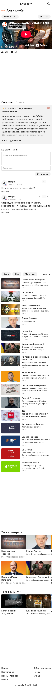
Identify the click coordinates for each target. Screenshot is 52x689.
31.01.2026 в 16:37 (15, 199)
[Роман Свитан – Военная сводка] (26, 322)
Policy (37, 672)
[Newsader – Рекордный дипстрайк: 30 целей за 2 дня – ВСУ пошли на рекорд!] (26, 335)
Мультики (30, 274)
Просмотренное (9, 676)
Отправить (42, 174)
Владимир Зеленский (37, 577)
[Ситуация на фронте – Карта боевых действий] (26, 428)
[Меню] (3, 3)
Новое (4, 679)
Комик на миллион (36, 610)
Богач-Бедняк (8, 610)
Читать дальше (10, 140)
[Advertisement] (26, 77)
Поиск (4, 668)
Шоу (17, 274)
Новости (45, 274)
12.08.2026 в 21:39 (15, 185)
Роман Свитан (33, 551)
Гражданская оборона (8, 552)
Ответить (5, 191)
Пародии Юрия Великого (9, 578)
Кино (6, 274)
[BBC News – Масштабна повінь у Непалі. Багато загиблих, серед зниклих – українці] (26, 453)
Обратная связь (42, 668)
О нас (37, 676)
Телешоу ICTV (10, 591)
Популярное (7, 672)
